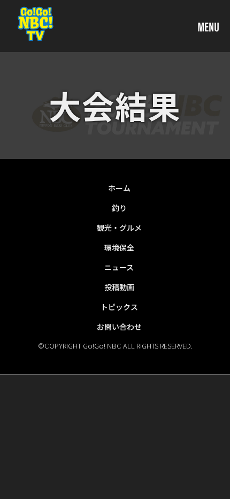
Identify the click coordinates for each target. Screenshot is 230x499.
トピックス (119, 306)
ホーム (119, 188)
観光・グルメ (119, 227)
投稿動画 (119, 287)
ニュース (119, 267)
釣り (119, 207)
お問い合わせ (119, 326)
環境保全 (119, 247)
